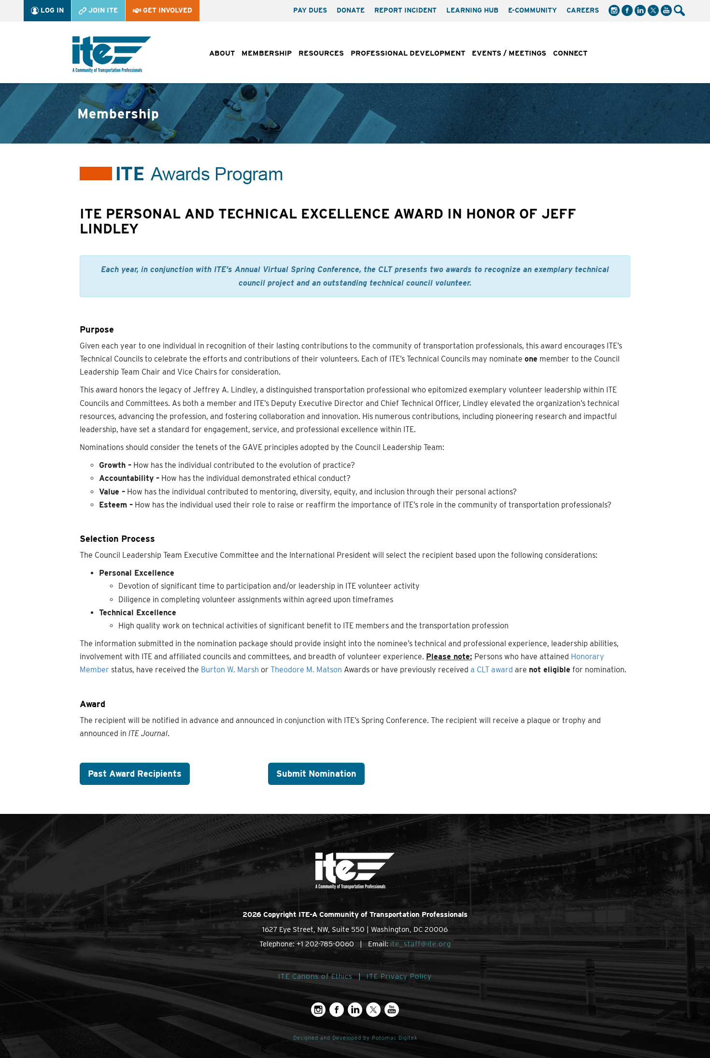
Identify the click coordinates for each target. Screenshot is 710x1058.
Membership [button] (266, 53)
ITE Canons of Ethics (315, 976)
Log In (51, 10)
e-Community (532, 10)
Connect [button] (570, 53)
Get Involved (166, 10)
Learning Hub (472, 10)
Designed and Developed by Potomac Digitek (355, 1038)
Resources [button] (321, 53)
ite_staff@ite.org (420, 944)
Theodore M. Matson (306, 669)
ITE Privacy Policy (399, 976)
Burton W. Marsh (230, 669)
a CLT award (491, 669)
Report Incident (405, 10)
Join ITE (102, 10)
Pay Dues (310, 10)
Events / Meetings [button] (509, 53)
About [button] (222, 53)
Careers (583, 10)
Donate (351, 10)
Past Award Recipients (135, 773)
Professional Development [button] (408, 53)
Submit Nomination (316, 773)
